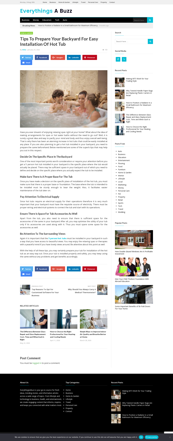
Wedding (121, 212)
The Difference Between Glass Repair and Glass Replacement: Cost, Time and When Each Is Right (138, 118)
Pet (119, 194)
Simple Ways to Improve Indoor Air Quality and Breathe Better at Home (93, 334)
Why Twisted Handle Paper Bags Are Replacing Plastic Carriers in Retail (139, 92)
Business (53, 2)
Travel (83, 2)
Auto (65, 20)
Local (120, 181)
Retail (120, 200)
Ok (141, 437)
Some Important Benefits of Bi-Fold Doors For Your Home (132, 307)
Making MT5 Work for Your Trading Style (137, 79)
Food (120, 166)
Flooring (121, 163)
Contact (112, 2)
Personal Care (93, 2)
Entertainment (124, 160)
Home (45, 2)
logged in (36, 363)
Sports (120, 203)
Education (46, 20)
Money (36, 20)
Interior (121, 175)
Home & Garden (64, 2)
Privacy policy (151, 437)
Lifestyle (75, 2)
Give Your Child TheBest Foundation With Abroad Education (132, 280)
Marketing (122, 184)
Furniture (121, 169)
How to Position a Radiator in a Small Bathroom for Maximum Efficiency (68, 25)
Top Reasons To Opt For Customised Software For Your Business (45, 292)
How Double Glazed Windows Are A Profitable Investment (134, 252)
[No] (170, 437)
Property (104, 2)
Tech (57, 20)
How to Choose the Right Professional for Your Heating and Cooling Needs (62, 334)
